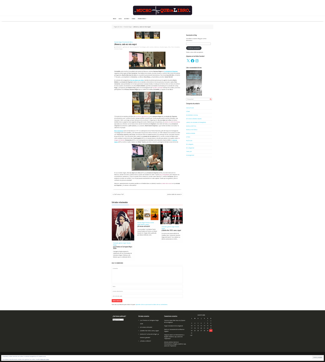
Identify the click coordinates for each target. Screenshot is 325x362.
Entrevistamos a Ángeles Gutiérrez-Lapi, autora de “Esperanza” (174, 336)
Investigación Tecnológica (139, 47)
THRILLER (189, 151)
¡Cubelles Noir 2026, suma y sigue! (171, 230)
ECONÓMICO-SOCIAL (192, 115)
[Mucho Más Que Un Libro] (162, 15)
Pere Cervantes (175, 47)
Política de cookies (44, 359)
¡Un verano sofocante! (143, 226)
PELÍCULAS (189, 140)
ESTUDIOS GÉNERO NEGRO (194, 119)
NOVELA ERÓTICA (191, 126)
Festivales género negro (119, 243)
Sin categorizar (190, 148)
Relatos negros (145, 224)
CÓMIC (188, 111)
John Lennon (150, 47)
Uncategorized (190, 155)
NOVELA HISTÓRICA (191, 129)
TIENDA (133, 18)
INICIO (114, 18)
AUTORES (126, 18)
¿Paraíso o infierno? (145, 341)
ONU (169, 47)
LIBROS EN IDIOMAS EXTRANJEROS (196, 122)
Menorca (156, 47)
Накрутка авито (168, 335)
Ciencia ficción (190, 108)
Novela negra (163, 47)
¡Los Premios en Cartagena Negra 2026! (122, 247)
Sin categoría (189, 144)
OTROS (188, 137)
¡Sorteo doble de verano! (174, 194)
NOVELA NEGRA (190, 133)
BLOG (120, 18)
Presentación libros (127, 42)
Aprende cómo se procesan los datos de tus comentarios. (152, 304)
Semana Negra (118, 49)
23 (211, 328)
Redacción (127, 47)
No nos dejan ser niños (137, 80)
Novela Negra (118, 42)
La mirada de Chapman (170, 71)
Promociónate (142, 18)
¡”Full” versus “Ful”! (119, 194)
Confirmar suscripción (194, 48)
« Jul (191, 335)
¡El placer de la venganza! (176, 326)
